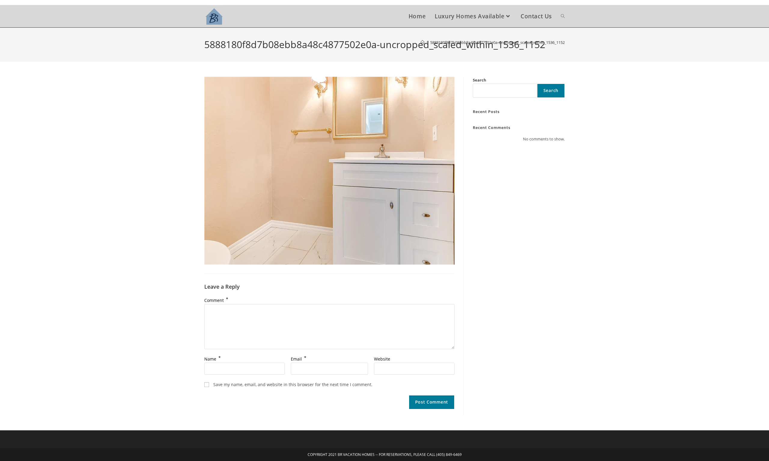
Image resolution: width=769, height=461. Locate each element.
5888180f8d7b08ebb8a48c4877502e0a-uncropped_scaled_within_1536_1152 (497, 42)
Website (382, 359)
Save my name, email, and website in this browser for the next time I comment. (292, 384)
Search (479, 80)
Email (298, 359)
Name (212, 359)
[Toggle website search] (562, 16)
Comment (216, 300)
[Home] (422, 42)
